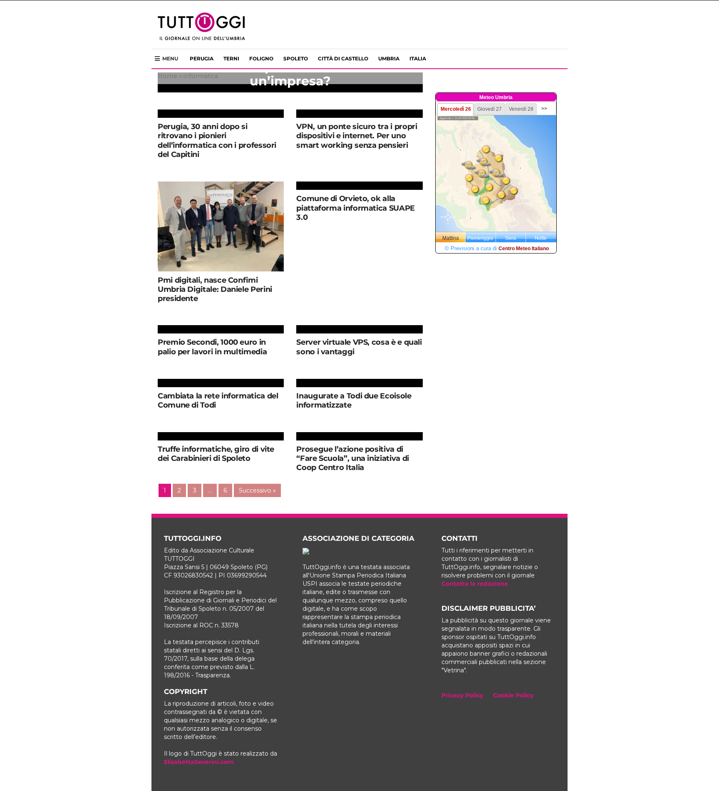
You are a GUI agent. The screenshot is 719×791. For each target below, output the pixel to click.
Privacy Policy (462, 695)
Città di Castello (343, 58)
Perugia (201, 58)
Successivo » (257, 490)
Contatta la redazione (474, 583)
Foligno (261, 58)
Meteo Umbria (496, 97)
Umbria (388, 58)
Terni (231, 58)
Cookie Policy (513, 695)
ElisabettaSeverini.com (199, 762)
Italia (417, 58)
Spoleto (295, 58)
